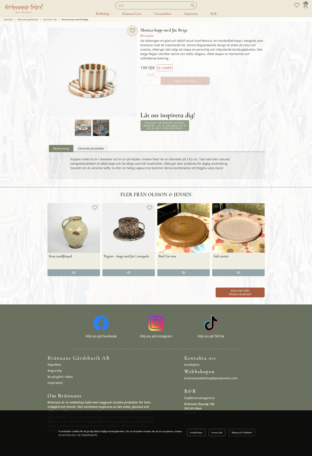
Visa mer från (240, 292)
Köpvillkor (55, 365)
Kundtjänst (191, 365)
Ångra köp (55, 371)
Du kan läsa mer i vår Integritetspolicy (77, 434)
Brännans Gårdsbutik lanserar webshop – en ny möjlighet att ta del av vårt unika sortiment (164, 125)
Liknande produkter (90, 148)
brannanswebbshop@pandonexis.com (211, 378)
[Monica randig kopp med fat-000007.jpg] (83, 128)
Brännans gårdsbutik (28, 19)
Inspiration (55, 383)
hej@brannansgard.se (199, 398)
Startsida (8, 19)
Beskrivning (61, 148)
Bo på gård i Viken (60, 377)
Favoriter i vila (50, 19)
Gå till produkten (73, 272)
